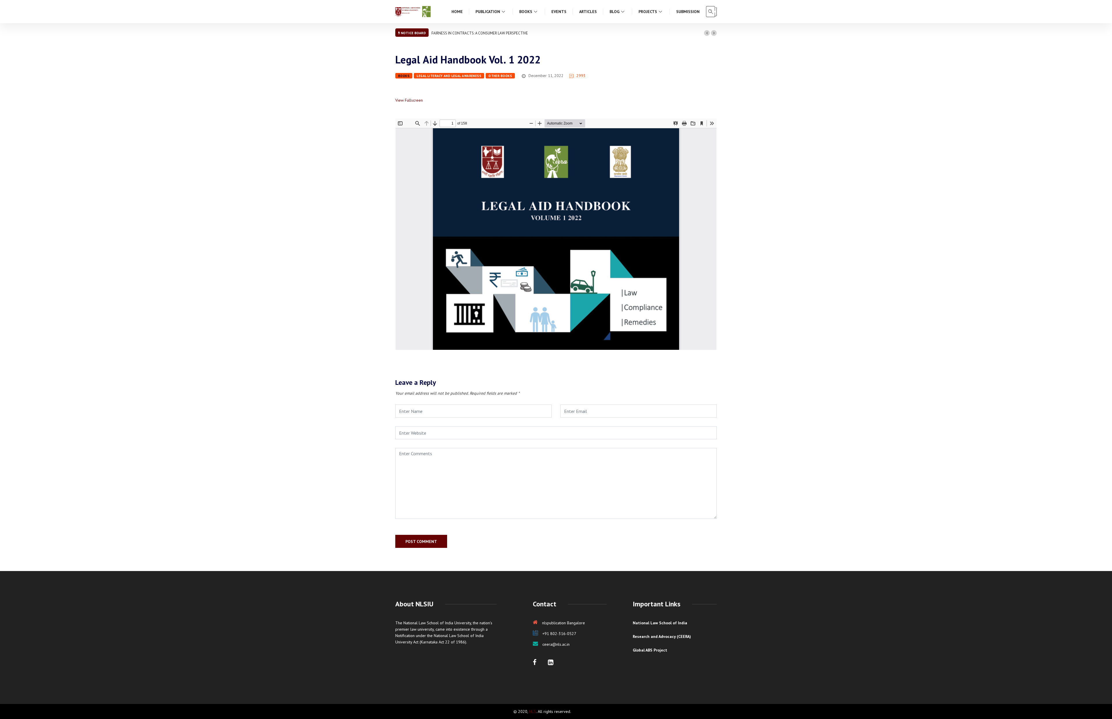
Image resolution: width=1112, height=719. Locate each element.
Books (525, 11)
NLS (532, 711)
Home (457, 11)
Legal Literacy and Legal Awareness (449, 76)
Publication (487, 11)
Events (558, 11)
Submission (688, 11)
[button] (707, 33)
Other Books (500, 76)
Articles (588, 11)
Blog (614, 11)
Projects (648, 11)
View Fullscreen (409, 100)
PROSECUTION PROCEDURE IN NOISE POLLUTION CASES (477, 33)
